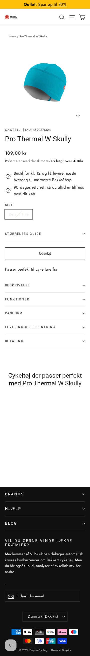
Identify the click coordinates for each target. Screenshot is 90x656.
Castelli (13, 130)
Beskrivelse (17, 285)
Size (9, 205)
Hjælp (13, 508)
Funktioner (17, 299)
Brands (14, 494)
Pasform (14, 313)
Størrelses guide (23, 234)
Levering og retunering (30, 327)
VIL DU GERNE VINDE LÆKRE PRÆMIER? (38, 543)
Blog (11, 523)
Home (12, 36)
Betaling (14, 341)
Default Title (19, 214)
